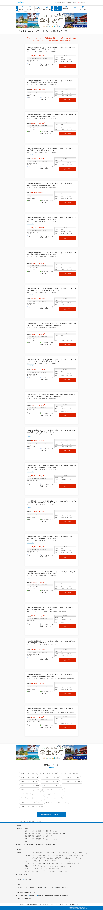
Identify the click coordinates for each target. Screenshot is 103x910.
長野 (50, 833)
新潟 (37, 833)
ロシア (49, 857)
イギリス (61, 855)
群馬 (40, 831)
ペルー (44, 866)
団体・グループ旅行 (21, 895)
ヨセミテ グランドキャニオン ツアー (54, 790)
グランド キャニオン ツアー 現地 (48, 773)
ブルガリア (53, 860)
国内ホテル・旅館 (50, 844)
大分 (47, 839)
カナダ (39, 865)
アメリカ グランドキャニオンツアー (30, 794)
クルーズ (18, 879)
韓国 (45, 852)
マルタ (33, 857)
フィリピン (34, 853)
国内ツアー (19, 828)
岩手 (37, 830)
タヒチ (60, 871)
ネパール (52, 853)
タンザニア (79, 863)
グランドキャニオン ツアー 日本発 (30, 786)
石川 (44, 833)
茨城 (33, 831)
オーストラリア (35, 871)
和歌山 (50, 835)
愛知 (61, 833)
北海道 (26, 828)
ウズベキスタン (82, 853)
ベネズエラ (68, 866)
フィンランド (35, 858)
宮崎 (50, 839)
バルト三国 (55, 857)
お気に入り (82, 2)
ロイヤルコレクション (62, 887)
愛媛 (40, 838)
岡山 (40, 836)
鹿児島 (54, 839)
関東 (26, 831)
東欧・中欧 (49, 858)
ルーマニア (47, 860)
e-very (40, 887)
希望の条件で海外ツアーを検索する (50, 814)
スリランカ (58, 853)
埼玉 (44, 831)
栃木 (37, 831)
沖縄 (26, 841)
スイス (65, 855)
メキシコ (34, 866)
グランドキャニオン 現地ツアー (50, 781)
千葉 (50, 831)
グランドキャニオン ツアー (28, 773)
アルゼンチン (50, 866)
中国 (48, 852)
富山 (40, 833)
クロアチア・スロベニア (70, 858)
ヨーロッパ (27, 855)
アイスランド (43, 858)
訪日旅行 (40, 895)
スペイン (49, 855)
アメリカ (34, 865)
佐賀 (37, 839)
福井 (47, 833)
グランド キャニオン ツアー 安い (70, 773)
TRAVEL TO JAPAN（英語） (24, 898)
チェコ (62, 858)
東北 (26, 830)
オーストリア (56, 858)
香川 (37, 838)
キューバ (40, 866)
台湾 (33, 852)
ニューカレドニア (54, 871)
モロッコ (40, 863)
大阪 (40, 835)
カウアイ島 (56, 868)
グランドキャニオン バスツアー (71, 777)
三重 (64, 833)
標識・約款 (29, 904)
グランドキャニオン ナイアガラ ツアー (31, 802)
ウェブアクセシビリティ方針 (71, 904)
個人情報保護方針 (44, 904)
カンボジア (80, 852)
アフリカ (27, 863)
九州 (26, 839)
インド (47, 853)
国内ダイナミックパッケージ (35, 844)
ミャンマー (64, 853)
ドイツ (44, 855)
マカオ (40, 852)
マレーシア (65, 852)
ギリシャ (71, 855)
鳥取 (33, 836)
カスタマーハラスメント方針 (56, 904)
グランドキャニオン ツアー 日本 (29, 777)
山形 (47, 830)
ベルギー (81, 855)
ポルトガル (55, 855)
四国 (26, 838)
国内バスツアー (20, 844)
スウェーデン (78, 857)
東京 (47, 831)
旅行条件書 (35, 904)
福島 (50, 830)
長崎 (40, 839)
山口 (47, 836)
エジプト (34, 863)
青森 (33, 830)
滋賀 (33, 835)
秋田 (44, 830)
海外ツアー (19, 852)
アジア (26, 852)
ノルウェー (71, 857)
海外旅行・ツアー (40, 11)
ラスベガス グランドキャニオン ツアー (31, 798)
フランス (40, 855)
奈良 (44, 835)
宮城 (40, 830)
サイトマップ (83, 904)
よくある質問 (68, 2)
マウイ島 (51, 868)
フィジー (65, 871)
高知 (44, 838)
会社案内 (22, 904)
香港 (37, 852)
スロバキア (34, 860)
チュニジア (45, 863)
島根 (37, 836)
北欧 (60, 857)
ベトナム (75, 852)
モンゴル (52, 852)
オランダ (76, 855)
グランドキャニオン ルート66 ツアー (56, 798)
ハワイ (26, 868)
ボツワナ (69, 863)
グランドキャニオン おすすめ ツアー (31, 790)
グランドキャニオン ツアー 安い (29, 781)
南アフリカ (51, 863)
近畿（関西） (28, 835)
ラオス (69, 853)
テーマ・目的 (27, 879)
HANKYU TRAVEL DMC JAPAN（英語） (56, 895)
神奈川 (54, 831)
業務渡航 (32, 895)
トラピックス (20, 887)
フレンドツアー (49, 887)
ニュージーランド (44, 871)
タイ (70, 852)
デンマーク (65, 857)
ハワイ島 (45, 868)
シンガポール (59, 852)
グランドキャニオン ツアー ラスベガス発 (32, 806)
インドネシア (42, 853)
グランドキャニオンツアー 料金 (50, 777)
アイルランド (44, 857)
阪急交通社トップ (19, 11)
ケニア (73, 863)
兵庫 (47, 835)
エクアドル (62, 866)
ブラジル (57, 866)
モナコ (38, 857)
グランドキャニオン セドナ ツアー (52, 786)
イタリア (34, 855)
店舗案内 (74, 2)
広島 (44, 836)
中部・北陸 (27, 833)
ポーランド (41, 860)
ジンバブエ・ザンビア (60, 863)
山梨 (33, 833)
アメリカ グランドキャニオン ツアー (54, 794)
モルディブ (75, 853)
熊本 (44, 839)
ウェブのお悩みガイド (60, 2)
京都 (37, 835)
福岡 (33, 839)
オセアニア (27, 871)
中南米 (26, 866)
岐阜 (54, 833)
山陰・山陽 (27, 836)
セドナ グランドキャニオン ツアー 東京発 (57, 802)
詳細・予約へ (67, 66)
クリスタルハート (31, 887)
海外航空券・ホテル (21, 874)
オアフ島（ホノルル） (37, 868)
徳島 (33, 838)
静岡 (57, 833)
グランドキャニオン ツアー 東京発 (72, 781)
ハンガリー (79, 858)
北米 (26, 865)
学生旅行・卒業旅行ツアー (29, 11)
